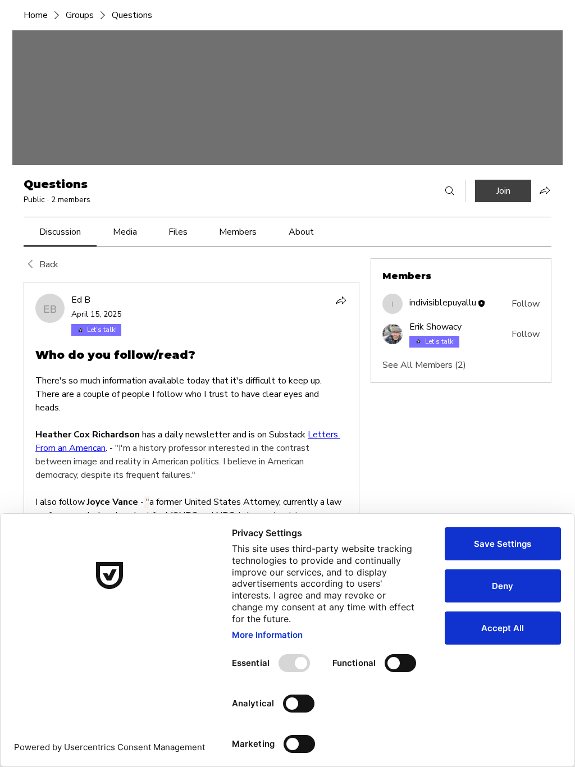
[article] (191, 511)
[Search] (450, 191)
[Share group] (544, 190)
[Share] (341, 300)
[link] (60, 232)
